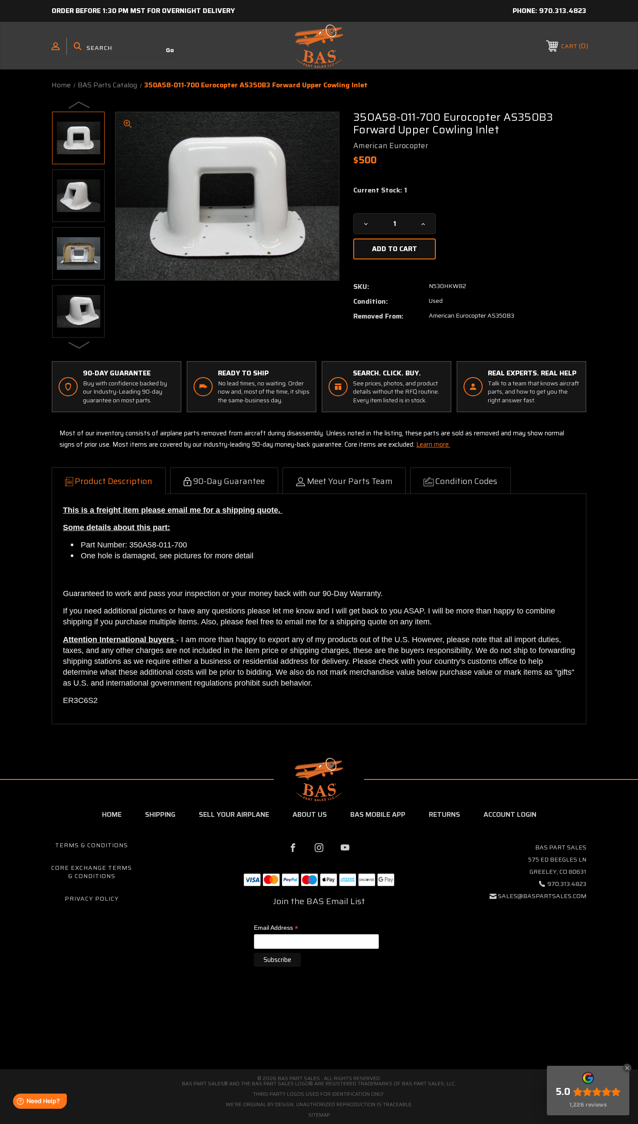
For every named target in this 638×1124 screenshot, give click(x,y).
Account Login (509, 814)
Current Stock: (380, 190)
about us (310, 814)
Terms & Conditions (91, 845)
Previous (79, 104)
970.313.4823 (562, 10)
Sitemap (319, 1115)
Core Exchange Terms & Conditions (91, 872)
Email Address (276, 928)
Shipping (160, 814)
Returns (444, 814)
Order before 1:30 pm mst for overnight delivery (143, 10)
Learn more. (433, 444)
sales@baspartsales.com (542, 896)
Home (112, 814)
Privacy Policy (92, 898)
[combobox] (127, 48)
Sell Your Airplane (234, 814)
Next (79, 344)
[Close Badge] (627, 1068)
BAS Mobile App (377, 814)
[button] (319, 1032)
